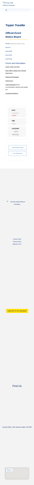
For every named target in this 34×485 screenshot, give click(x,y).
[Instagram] (19, 278)
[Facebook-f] (15, 278)
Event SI (7, 47)
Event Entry (8, 59)
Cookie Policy (17, 239)
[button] (30, 4)
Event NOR (8, 51)
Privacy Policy (17, 241)
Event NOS (8, 55)
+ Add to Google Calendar (17, 147)
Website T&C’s (17, 244)
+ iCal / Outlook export (17, 153)
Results (7, 43)
